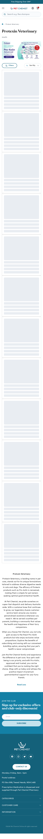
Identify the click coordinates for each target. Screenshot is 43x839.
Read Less (21, 685)
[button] (32, 65)
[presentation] (32, 8)
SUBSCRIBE (21, 723)
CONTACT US (21, 767)
